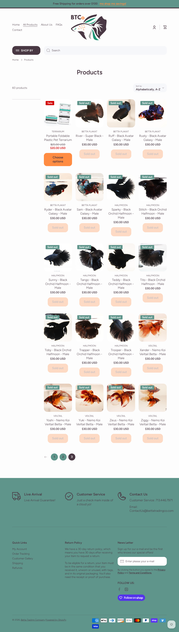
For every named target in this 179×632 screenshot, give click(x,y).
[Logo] (89, 27)
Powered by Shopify (55, 619)
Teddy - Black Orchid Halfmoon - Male (121, 284)
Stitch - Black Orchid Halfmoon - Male (153, 211)
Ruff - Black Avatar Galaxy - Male (121, 138)
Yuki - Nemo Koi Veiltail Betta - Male (89, 422)
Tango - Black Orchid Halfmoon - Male (89, 284)
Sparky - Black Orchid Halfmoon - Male (121, 213)
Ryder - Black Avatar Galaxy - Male (58, 211)
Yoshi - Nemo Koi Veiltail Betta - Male (58, 422)
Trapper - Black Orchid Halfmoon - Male (89, 354)
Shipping (17, 563)
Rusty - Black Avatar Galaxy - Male (152, 138)
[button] (165, 27)
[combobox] (105, 50)
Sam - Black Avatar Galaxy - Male (89, 211)
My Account (19, 549)
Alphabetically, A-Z (148, 89)
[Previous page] (46, 456)
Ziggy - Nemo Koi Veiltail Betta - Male (152, 422)
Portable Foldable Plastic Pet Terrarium (58, 138)
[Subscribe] (162, 561)
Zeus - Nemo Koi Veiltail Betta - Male (121, 422)
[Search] (47, 50)
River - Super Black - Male (89, 138)
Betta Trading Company (33, 619)
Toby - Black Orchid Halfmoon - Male (58, 352)
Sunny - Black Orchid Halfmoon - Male (58, 284)
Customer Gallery (22, 558)
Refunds (17, 568)
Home (15, 59)
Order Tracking (21, 553)
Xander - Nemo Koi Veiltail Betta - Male (152, 352)
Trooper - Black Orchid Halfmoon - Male (121, 354)
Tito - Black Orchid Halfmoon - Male (152, 282)
